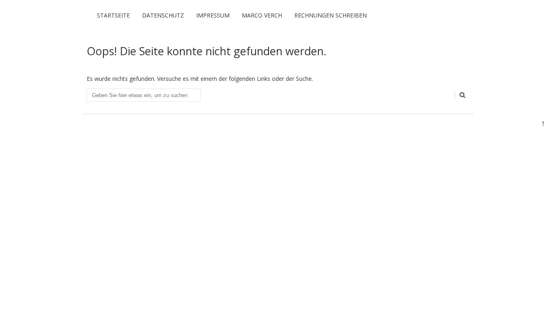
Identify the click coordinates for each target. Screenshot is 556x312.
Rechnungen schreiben (330, 15)
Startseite (113, 15)
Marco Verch (262, 15)
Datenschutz (163, 15)
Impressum (213, 15)
